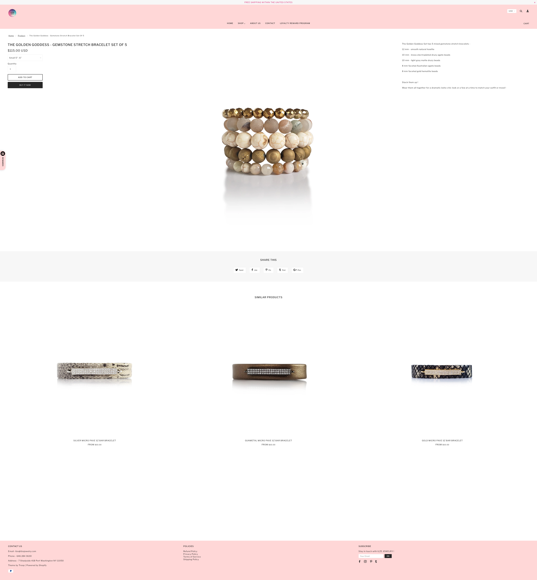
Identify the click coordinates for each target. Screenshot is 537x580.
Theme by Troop (16, 565)
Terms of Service (192, 557)
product (21, 36)
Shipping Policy (191, 559)
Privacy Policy (190, 554)
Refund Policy (190, 551)
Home (11, 36)
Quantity (12, 63)
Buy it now (25, 85)
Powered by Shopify (36, 565)
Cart (526, 23)
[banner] (12, 13)
